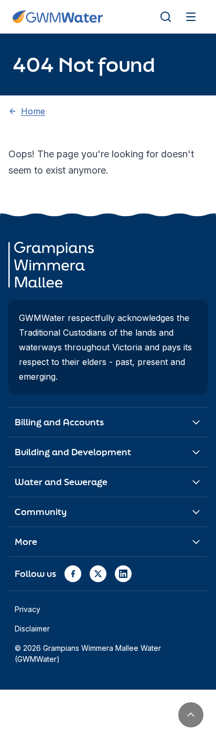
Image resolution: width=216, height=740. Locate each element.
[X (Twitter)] (98, 573)
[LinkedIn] (123, 573)
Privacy (27, 609)
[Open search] (165, 16)
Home (33, 111)
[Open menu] (190, 16)
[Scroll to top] (190, 714)
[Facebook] (72, 573)
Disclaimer (32, 628)
